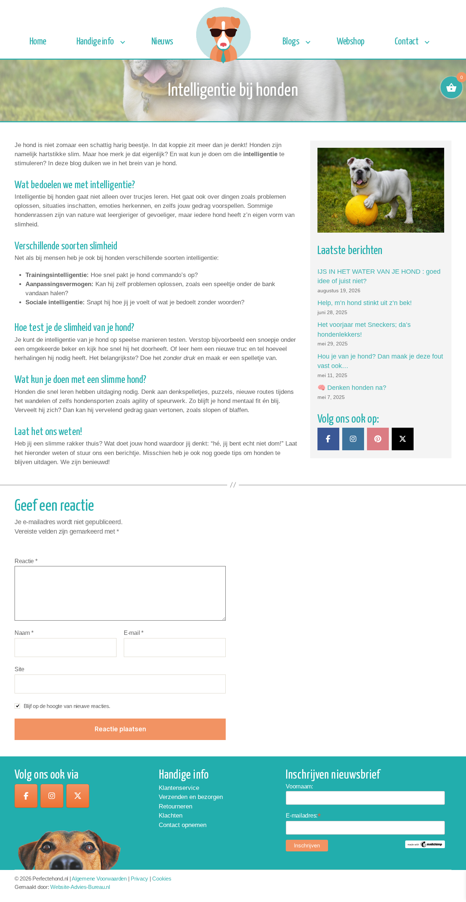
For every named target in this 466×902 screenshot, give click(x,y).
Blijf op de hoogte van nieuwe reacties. (67, 706)
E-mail (133, 633)
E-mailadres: (303, 815)
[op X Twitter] (403, 439)
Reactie (26, 561)
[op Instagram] (353, 439)
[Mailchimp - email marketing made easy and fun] (425, 844)
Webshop (350, 42)
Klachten (170, 815)
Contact (407, 42)
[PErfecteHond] (328, 439)
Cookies (161, 878)
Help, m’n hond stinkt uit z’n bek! (364, 302)
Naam (24, 633)
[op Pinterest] (378, 439)
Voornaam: (299, 786)
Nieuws (162, 42)
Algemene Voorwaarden (99, 878)
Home (37, 42)
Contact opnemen (182, 825)
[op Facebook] (26, 796)
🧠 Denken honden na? (351, 387)
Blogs (291, 42)
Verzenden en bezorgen (191, 797)
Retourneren (175, 806)
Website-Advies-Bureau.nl (80, 887)
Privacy (139, 878)
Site (19, 669)
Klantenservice (179, 787)
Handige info (95, 42)
